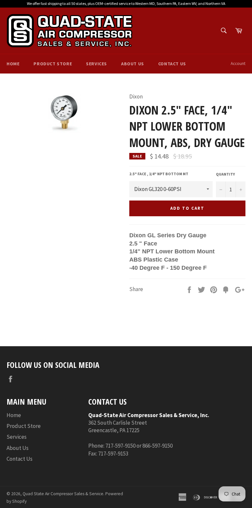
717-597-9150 (120, 445)
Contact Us (172, 64)
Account (238, 63)
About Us (132, 64)
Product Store (52, 64)
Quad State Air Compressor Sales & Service (63, 494)
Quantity (225, 174)
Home (13, 64)
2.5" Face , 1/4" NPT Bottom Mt (158, 173)
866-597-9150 (157, 445)
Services (96, 64)
